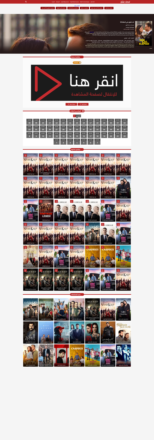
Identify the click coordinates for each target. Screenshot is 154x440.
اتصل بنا (53, 2)
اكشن (129, 38)
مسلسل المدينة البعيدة (74, 2)
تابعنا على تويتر (77, 6)
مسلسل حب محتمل (84, 8)
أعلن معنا (58, 2)
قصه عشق (100, 40)
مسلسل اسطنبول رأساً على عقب (48, 8)
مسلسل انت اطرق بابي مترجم (129, 29)
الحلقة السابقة (71, 104)
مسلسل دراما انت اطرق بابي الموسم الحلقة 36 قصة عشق (112, 42)
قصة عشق (93, 2)
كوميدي (125, 38)
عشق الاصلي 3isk (127, 40)
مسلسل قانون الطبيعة (61, 8)
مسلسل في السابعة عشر (73, 8)
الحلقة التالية (83, 104)
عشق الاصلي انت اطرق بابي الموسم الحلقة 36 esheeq (113, 40)
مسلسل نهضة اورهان (65, 2)
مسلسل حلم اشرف (108, 8)
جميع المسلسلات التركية (84, 2)
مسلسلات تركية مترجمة (96, 42)
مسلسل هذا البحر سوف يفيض (96, 8)
